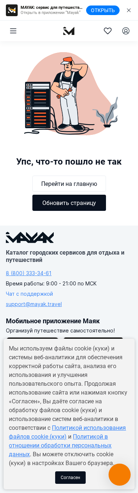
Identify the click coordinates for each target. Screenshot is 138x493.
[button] (13, 31)
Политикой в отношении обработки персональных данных (60, 445)
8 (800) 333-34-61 (29, 273)
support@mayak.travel (34, 304)
